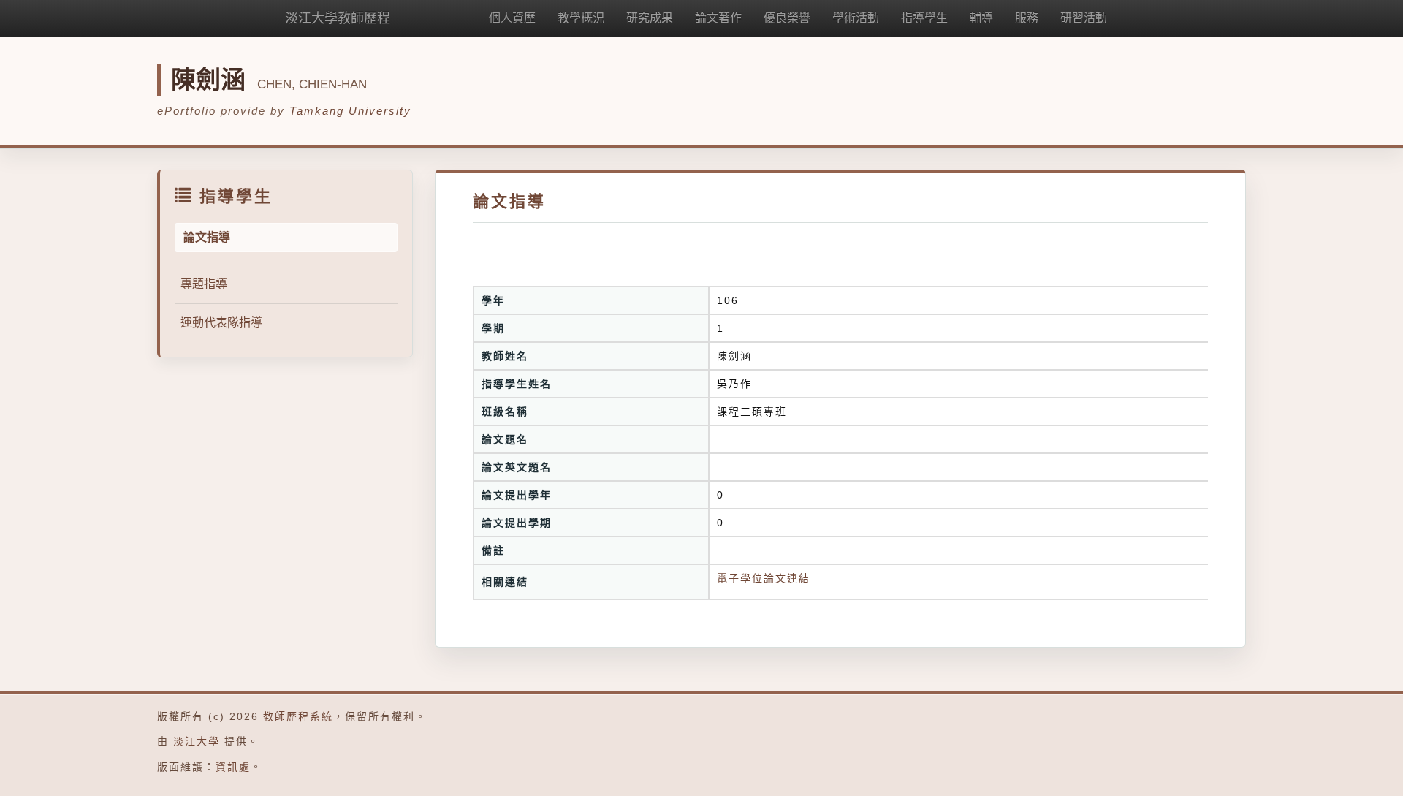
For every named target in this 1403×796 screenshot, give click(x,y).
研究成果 (649, 18)
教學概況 (581, 18)
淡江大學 (196, 741)
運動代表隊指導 (221, 322)
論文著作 (718, 18)
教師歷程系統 (298, 716)
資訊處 (233, 767)
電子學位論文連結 (763, 578)
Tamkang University (350, 111)
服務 (1026, 18)
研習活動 (1083, 18)
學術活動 (855, 18)
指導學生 (924, 18)
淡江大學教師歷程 (337, 18)
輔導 (981, 18)
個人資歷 (512, 18)
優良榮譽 (787, 18)
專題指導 (203, 284)
